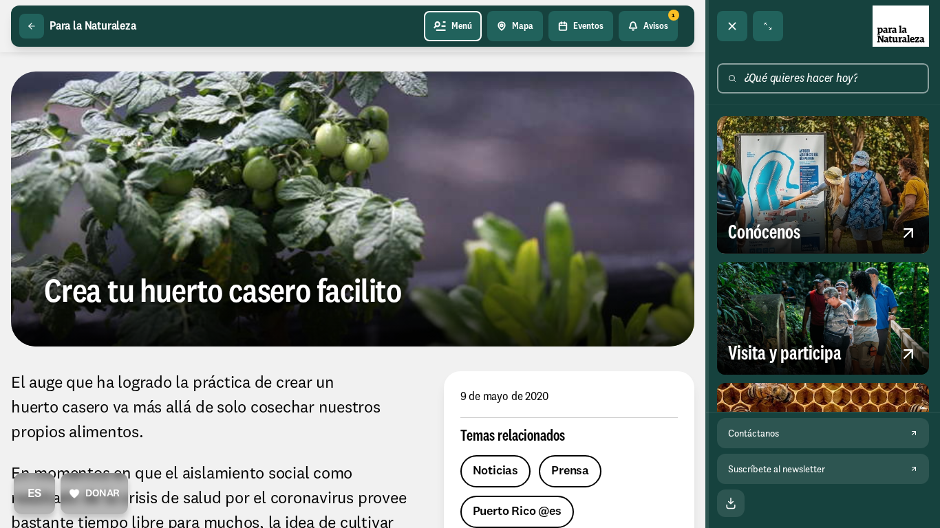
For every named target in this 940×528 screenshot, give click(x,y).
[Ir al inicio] (901, 26)
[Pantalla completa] (768, 26)
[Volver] (31, 26)
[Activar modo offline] (731, 503)
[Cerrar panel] (732, 26)
